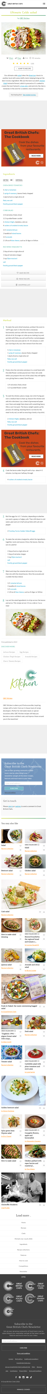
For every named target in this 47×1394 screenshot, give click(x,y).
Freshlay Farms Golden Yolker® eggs (22, 531)
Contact (11, 1359)
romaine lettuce (11, 230)
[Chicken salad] (35, 861)
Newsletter (23, 1271)
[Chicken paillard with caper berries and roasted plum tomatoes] (35, 1152)
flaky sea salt (8, 200)
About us (39, 1367)
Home (23, 1222)
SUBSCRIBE (14, 788)
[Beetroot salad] (11, 861)
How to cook (23, 1261)
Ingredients (23, 1244)
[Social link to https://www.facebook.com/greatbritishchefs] (16, 1377)
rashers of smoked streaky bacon (16, 225)
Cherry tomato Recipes (12, 661)
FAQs (33, 1367)
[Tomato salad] (11, 1052)
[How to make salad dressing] (11, 925)
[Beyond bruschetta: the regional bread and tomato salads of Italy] (35, 925)
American (32, 75)
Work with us (19, 1359)
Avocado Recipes (31, 656)
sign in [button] (10, 806)
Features (23, 1255)
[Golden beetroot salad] (23, 1091)
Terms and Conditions (35, 1371)
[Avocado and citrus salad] (35, 955)
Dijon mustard (12, 258)
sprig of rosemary (10, 193)
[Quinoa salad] (11, 955)
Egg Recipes (24, 652)
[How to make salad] (11, 1152)
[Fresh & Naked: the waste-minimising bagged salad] (23, 989)
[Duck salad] (35, 1022)
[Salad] (11, 836)
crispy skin (24, 86)
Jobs (7, 1371)
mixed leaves (16, 233)
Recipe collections (23, 1250)
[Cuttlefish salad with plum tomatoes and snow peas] (35, 1052)
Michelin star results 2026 (23, 1239)
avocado (9, 237)
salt (4, 262)
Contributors (13, 1371)
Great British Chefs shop (23, 1363)
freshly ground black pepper (13, 204)
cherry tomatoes (10, 190)
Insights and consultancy (31, 1359)
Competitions (23, 1266)
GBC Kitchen (25, 18)
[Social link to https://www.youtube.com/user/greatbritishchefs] (27, 1377)
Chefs (23, 1233)
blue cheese (15, 240)
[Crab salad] (23, 894)
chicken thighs (9, 222)
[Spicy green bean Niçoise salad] (11, 1121)
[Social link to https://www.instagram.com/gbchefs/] (24, 1377)
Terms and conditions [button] (10, 792)
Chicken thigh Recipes (11, 656)
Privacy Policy (23, 1371)
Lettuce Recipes (9, 652)
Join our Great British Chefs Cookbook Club (17, 1367)
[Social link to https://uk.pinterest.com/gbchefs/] (20, 1377)
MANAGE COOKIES (23, 1389)
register (18, 806)
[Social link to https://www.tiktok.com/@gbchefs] (31, 1377)
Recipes (23, 1228)
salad (19, 75)
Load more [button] (22, 1215)
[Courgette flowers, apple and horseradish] (35, 1121)
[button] (44, 3)
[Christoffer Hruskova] (23, 1187)
